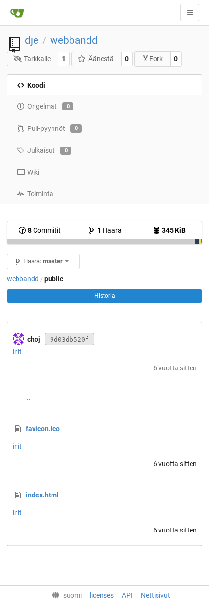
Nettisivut (155, 595)
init (17, 352)
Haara (109, 230)
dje (31, 40)
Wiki (33, 172)
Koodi (36, 85)
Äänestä (101, 59)
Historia (104, 296)
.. (29, 398)
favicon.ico (43, 429)
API (127, 595)
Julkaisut (47, 150)
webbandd (74, 40)
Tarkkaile (37, 59)
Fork (156, 59)
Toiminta (40, 194)
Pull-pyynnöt (52, 128)
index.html (42, 495)
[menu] (65, 595)
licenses (102, 595)
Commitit (44, 230)
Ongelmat (48, 106)
